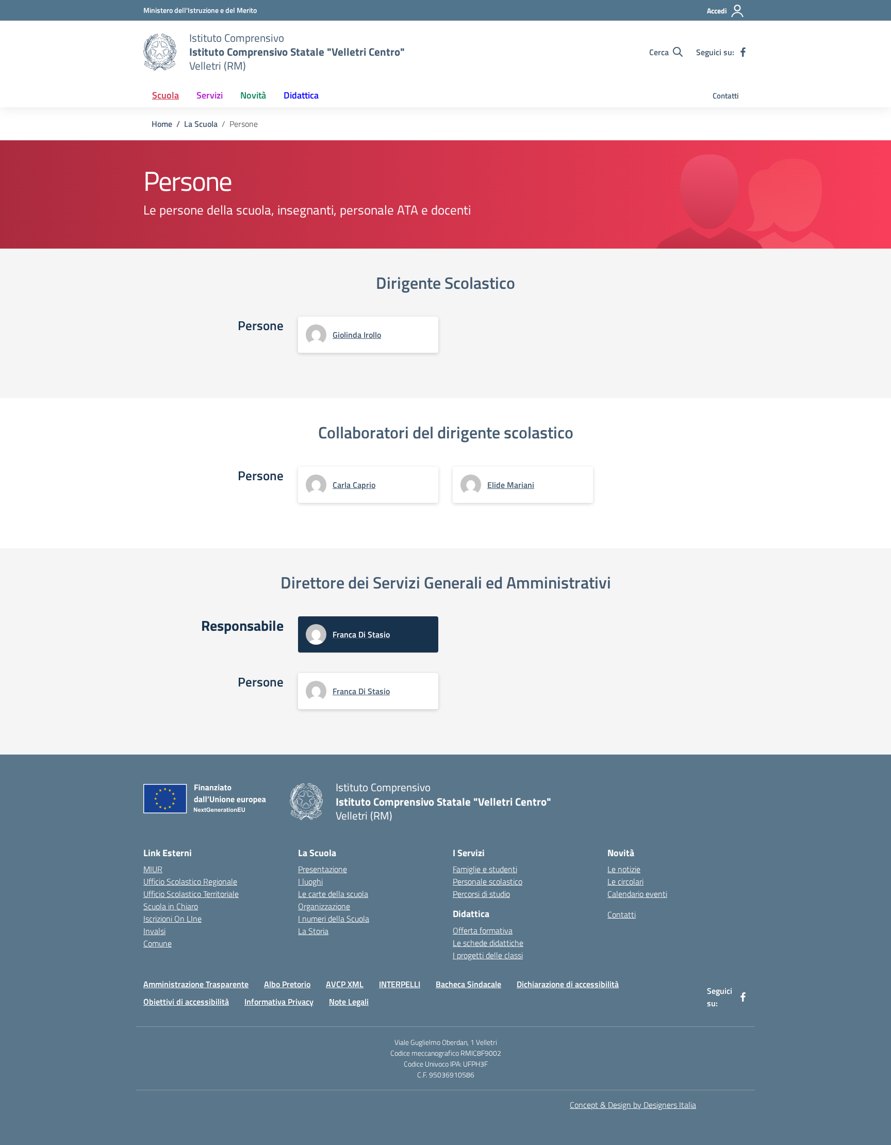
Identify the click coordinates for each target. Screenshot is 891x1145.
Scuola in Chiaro (170, 906)
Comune (157, 943)
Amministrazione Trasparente (196, 984)
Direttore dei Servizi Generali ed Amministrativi (445, 582)
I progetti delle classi (488, 955)
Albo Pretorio (287, 984)
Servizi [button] (209, 95)
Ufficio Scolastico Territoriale (191, 894)
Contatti (726, 96)
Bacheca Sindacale (468, 984)
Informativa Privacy (279, 1001)
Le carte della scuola (333, 894)
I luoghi (310, 881)
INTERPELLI (399, 984)
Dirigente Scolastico (445, 282)
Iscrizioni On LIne (172, 918)
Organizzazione (324, 906)
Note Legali (349, 1001)
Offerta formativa (483, 930)
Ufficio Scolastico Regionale (190, 881)
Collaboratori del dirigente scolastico (445, 432)
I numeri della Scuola (333, 918)
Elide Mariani (510, 485)
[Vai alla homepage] (159, 52)
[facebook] (743, 52)
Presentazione (322, 869)
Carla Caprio (354, 485)
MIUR (152, 869)
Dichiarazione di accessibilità (568, 984)
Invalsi (154, 931)
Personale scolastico (487, 881)
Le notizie (623, 869)
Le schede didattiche (488, 943)
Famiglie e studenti (485, 869)
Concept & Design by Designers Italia (633, 1105)
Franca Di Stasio (361, 634)
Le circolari (625, 881)
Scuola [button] (165, 95)
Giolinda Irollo (357, 335)
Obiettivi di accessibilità (186, 1001)
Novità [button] (253, 95)
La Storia (313, 931)
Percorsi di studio (481, 894)
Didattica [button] (301, 95)
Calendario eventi (637, 894)
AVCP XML (345, 984)
